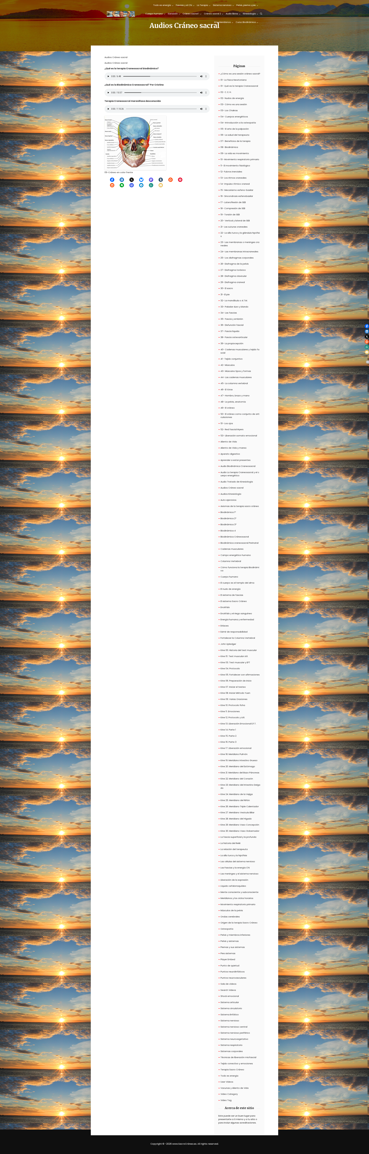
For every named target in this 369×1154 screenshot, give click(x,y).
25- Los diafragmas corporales (237, 257)
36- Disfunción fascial (232, 324)
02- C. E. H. (226, 92)
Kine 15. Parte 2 (228, 735)
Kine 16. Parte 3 (228, 741)
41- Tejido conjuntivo (232, 358)
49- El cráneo (228, 407)
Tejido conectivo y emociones (237, 1063)
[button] (112, 180)
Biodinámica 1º (228, 512)
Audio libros (232, 13)
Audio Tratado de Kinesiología (237, 481)
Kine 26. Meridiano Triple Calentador (240, 806)
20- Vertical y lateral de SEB (235, 220)
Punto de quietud (230, 965)
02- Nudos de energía (232, 98)
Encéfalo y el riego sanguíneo (236, 613)
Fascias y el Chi (184, 5)
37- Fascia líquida (230, 331)
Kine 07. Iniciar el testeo (233, 686)
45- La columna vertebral (234, 383)
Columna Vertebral (231, 561)
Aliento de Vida (229, 441)
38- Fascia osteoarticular (234, 337)
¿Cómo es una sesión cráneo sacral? (240, 73)
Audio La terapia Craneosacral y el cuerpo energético (240, 474)
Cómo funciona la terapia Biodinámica (240, 569)
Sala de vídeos (228, 983)
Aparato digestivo (230, 453)
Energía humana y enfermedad (237, 619)
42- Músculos (228, 365)
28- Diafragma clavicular (234, 276)
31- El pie (225, 294)
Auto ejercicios (228, 499)
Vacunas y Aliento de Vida (234, 1087)
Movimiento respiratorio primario (238, 904)
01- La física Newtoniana (233, 79)
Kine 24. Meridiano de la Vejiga (237, 794)
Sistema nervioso (222, 5)
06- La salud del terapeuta (235, 134)
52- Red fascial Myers (232, 429)
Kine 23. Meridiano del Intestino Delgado (240, 786)
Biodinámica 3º (228, 524)
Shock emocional (230, 996)
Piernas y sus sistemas (233, 947)
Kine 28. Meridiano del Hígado (236, 818)
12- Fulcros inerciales (231, 171)
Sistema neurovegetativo (234, 1039)
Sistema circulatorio (231, 1008)
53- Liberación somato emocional (239, 435)
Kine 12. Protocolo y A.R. (233, 717)
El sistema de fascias (232, 595)
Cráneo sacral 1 (191, 13)
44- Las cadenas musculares (236, 377)
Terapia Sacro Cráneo (232, 1069)
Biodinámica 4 (228, 530)
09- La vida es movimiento (235, 153)
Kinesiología (249, 13)
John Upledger (228, 643)
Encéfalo (225, 607)
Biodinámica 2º (228, 518)
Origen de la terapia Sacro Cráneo (239, 922)
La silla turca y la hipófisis (234, 855)
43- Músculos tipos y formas (236, 371)
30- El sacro (227, 288)
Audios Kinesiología (231, 493)
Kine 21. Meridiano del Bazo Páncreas (240, 772)
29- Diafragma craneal (233, 282)
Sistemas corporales (232, 1051)
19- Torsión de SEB (230, 214)
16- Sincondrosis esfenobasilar (237, 196)
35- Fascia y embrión (232, 318)
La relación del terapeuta (234, 849)
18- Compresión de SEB (233, 208)
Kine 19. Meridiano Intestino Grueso (239, 760)
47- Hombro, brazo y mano (235, 395)
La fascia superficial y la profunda (238, 836)
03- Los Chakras (229, 110)
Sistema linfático (230, 1014)
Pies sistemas (228, 953)
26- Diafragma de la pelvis (235, 263)
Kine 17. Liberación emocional (236, 748)
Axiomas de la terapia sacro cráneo (240, 506)
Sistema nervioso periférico (235, 1032)
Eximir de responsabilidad (234, 631)
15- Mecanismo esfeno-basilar (237, 190)
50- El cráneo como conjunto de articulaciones (240, 415)
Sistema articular (230, 1002)
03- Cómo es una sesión (234, 104)
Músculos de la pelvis (232, 910)
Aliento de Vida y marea (233, 447)
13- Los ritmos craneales (233, 177)
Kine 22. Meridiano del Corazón (237, 778)
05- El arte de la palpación (235, 128)
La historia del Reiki (230, 843)
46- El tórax (227, 389)
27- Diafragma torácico (233, 269)
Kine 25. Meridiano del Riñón (235, 800)
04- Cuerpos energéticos (234, 116)
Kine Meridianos (222, 22)
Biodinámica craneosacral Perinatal (239, 542)
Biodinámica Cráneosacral (235, 536)
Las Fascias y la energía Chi (235, 867)
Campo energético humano (236, 555)
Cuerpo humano (154, 13)
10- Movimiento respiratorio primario (240, 159)
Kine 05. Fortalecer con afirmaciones (240, 674)
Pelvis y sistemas (230, 941)
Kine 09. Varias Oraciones (234, 699)
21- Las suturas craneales (234, 226)
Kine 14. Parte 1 (228, 729)
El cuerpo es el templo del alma (237, 582)
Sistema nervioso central (234, 1026)
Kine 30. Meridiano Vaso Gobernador (240, 830)
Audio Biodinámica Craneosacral (238, 466)
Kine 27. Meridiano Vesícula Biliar (237, 812)
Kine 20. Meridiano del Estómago (238, 766)
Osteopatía (227, 928)
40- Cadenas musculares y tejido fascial (240, 351)
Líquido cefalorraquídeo (233, 885)
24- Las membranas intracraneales (239, 251)
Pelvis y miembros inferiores (235, 934)
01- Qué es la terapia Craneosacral (239, 85)
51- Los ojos (227, 423)
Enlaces (225, 625)
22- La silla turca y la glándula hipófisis (240, 234)
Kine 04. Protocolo (230, 668)
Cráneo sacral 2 (212, 13)
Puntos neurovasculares (233, 977)
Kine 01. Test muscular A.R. (234, 656)
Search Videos (228, 990)
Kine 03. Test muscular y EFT (235, 662)
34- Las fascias (229, 312)
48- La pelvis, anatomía (233, 401)
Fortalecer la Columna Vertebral (238, 637)
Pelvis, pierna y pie (246, 5)
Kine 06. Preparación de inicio (236, 680)
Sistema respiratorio (231, 1045)
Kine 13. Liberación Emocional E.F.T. (238, 723)
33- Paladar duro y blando (234, 306)
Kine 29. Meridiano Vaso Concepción (240, 824)
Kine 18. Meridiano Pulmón (234, 754)
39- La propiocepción (232, 343)
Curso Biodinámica (246, 22)
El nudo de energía (230, 588)
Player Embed (228, 959)
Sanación (173, 13)
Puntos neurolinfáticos (233, 971)
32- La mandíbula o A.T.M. (234, 300)
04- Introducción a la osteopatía (238, 122)
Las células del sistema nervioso (238, 861)
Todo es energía (162, 5)
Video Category (229, 1094)
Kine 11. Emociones (230, 711)
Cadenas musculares (232, 548)
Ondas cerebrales (230, 916)
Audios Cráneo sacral (232, 487)
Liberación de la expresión (234, 879)
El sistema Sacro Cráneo (234, 601)
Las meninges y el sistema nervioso (239, 873)
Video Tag (226, 1100)
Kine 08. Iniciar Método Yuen (235, 692)
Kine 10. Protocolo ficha (233, 705)
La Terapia (202, 5)
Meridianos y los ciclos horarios (237, 898)
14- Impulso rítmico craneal (235, 183)
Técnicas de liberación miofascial (238, 1057)
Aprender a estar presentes (236, 460)
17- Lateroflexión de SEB (233, 202)
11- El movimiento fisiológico (235, 165)
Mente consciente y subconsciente (239, 892)
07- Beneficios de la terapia (235, 141)
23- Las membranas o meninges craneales (240, 244)
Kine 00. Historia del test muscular (239, 650)
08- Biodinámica (229, 147)
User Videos (227, 1081)
